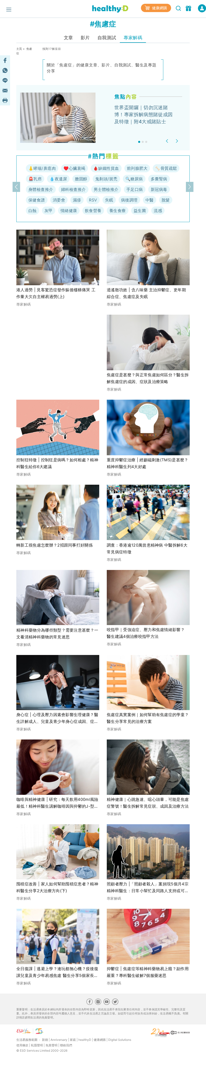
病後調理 (129, 199)
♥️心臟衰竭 (74, 168)
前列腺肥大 (137, 168)
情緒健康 (69, 210)
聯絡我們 (66, 1045)
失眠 (109, 199)
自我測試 (106, 37)
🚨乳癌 (35, 178)
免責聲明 (51, 1045)
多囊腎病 (159, 178)
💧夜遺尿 (58, 178)
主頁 (19, 49)
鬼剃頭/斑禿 (106, 178)
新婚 (45, 1040)
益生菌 (140, 210)
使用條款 (22, 1045)
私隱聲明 (37, 1045)
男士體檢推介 (106, 189)
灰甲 (48, 210)
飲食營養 (93, 210)
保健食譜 (36, 199)
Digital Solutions (119, 1040)
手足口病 (134, 189)
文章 (68, 37)
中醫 (149, 199)
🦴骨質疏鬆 (166, 168)
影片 (85, 37)
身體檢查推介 (40, 189)
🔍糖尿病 (134, 178)
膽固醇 (81, 178)
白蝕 (32, 210)
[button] (168, 141)
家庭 (73, 1040)
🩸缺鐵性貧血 (106, 168)
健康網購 (159, 8)
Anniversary (58, 1040)
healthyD (84, 1040)
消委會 (59, 199)
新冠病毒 (159, 189)
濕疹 (77, 199)
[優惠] (189, 7)
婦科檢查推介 (73, 189)
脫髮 (166, 199)
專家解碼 (133, 37)
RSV (93, 199)
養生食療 (117, 210)
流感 (158, 210)
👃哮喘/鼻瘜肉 (42, 168)
